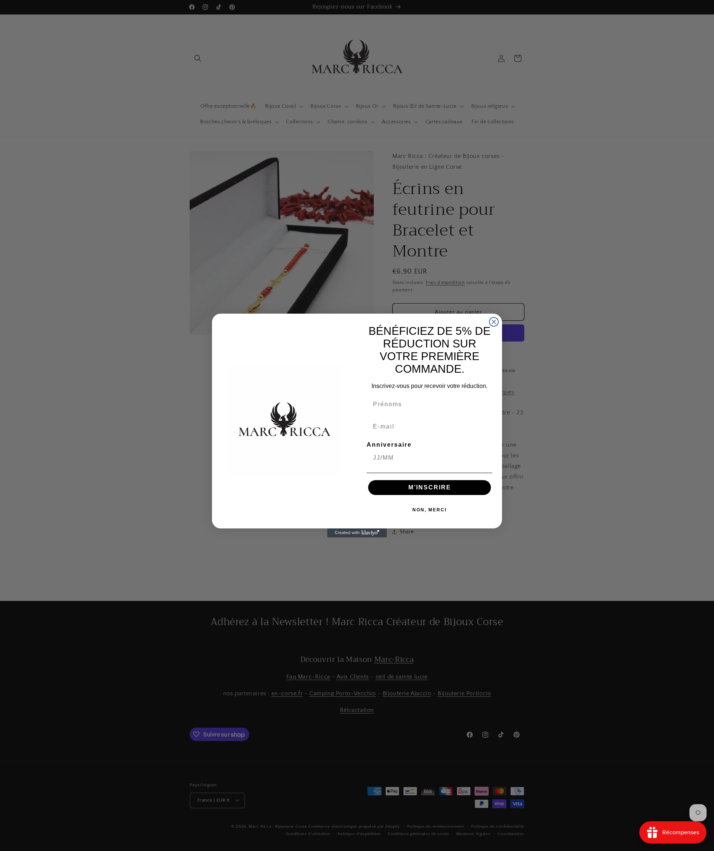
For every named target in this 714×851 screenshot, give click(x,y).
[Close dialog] (493, 321)
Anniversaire (389, 444)
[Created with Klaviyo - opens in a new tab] (357, 532)
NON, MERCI (429, 509)
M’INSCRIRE (429, 487)
